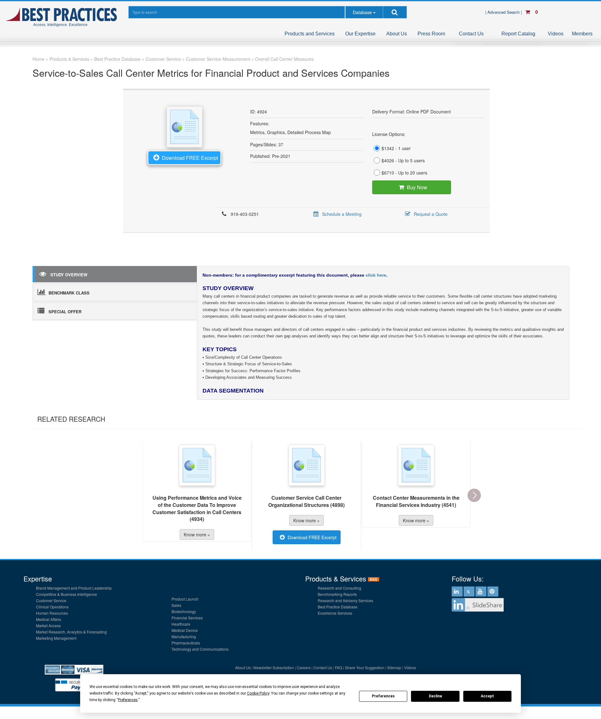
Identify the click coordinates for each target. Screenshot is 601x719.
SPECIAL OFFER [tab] (65, 312)
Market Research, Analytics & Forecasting (71, 631)
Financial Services (187, 617)
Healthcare (181, 624)
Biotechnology (184, 611)
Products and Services (310, 33)
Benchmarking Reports (337, 594)
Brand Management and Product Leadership (74, 588)
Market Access (48, 625)
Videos (555, 33)
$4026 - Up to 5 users (403, 160)
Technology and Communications (200, 649)
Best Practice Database (337, 606)
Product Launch (185, 599)
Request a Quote (431, 214)
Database (362, 12)
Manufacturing (184, 636)
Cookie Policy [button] (258, 693)
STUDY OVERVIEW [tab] (68, 275)
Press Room (431, 33)
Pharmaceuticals (186, 642)
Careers (304, 667)
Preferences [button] (128, 700)
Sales (176, 605)
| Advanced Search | (504, 12)
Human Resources (52, 613)
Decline (435, 696)
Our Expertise (360, 33)
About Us (396, 33)
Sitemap (394, 667)
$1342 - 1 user (396, 148)
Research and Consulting (339, 588)
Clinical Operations (52, 606)
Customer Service (51, 600)
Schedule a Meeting (342, 214)
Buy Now (417, 187)
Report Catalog (518, 33)
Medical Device (185, 630)
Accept (487, 696)
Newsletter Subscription (274, 667)
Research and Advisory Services (345, 600)
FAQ (338, 667)
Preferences (383, 696)
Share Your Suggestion (364, 667)
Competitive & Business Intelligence (66, 594)
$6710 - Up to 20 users (404, 172)
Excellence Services (335, 613)
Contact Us (471, 33)
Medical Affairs (48, 619)
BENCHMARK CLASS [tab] (69, 293)
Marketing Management (56, 638)
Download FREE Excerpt (190, 157)
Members (582, 33)
